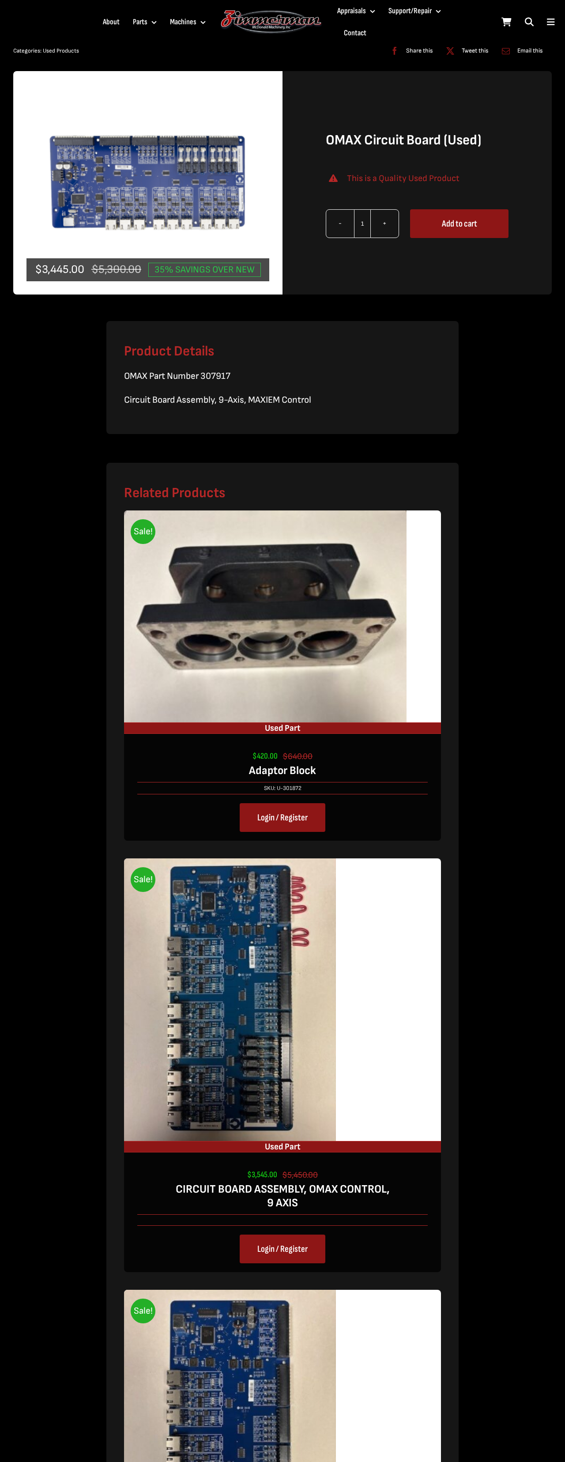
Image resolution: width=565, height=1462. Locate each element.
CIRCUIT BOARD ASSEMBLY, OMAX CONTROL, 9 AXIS (283, 1196)
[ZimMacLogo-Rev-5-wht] (271, 13)
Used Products (61, 50)
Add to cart (459, 223)
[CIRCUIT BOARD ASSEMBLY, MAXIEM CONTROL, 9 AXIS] (230, 1297)
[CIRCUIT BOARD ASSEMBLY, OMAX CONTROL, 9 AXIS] (230, 865)
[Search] (529, 22)
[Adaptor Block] (265, 517)
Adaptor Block (282, 771)
